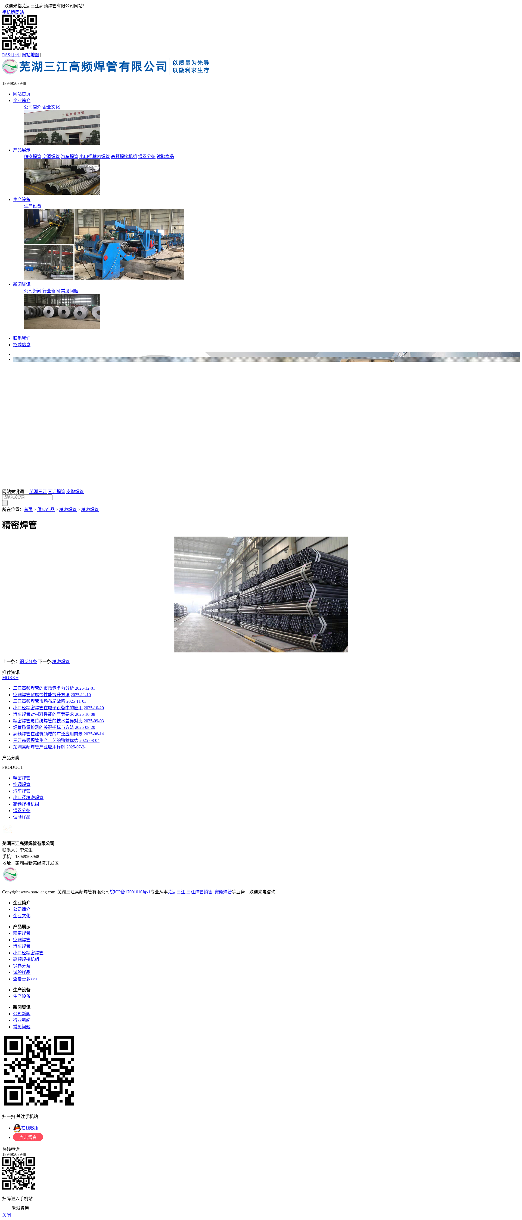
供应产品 (46, 509)
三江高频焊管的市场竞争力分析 (43, 688)
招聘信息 (21, 344)
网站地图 (30, 54)
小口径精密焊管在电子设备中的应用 (48, 707)
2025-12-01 (85, 688)
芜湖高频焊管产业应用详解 (39, 747)
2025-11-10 (81, 694)
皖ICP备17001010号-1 (130, 892)
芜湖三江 (38, 491)
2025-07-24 (76, 747)
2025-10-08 (85, 714)
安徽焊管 (75, 491)
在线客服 (30, 1128)
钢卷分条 (147, 156)
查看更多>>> (25, 979)
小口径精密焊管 (94, 156)
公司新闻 (32, 291)
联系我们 (21, 338)
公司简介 (32, 107)
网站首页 (21, 94)
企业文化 (51, 107)
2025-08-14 (94, 734)
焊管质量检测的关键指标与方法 (43, 727)
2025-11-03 (76, 701)
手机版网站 (13, 12)
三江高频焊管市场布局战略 (39, 701)
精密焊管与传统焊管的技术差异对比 (48, 721)
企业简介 (21, 100)
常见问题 (69, 291)
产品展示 (21, 150)
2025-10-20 (94, 707)
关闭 (6, 1215)
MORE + (10, 677)
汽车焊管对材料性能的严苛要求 (43, 714)
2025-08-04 (89, 740)
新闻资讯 (21, 284)
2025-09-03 (94, 721)
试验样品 (165, 156)
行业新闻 (51, 291)
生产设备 (21, 199)
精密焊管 (32, 156)
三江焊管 (56, 491)
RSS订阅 (11, 54)
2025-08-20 (85, 727)
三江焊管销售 (199, 892)
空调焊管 (51, 156)
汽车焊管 (69, 156)
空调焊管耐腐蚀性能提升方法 (41, 694)
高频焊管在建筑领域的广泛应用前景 (48, 734)
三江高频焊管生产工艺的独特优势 (45, 740)
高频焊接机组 (124, 156)
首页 (28, 509)
